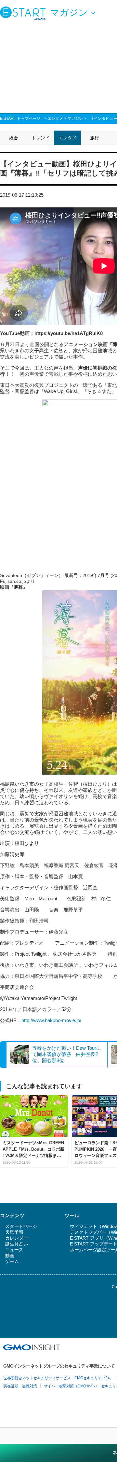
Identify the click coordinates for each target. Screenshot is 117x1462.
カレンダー (16, 1238)
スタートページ (21, 1226)
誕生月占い (16, 1243)
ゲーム (12, 1261)
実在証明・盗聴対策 (20, 1386)
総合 (13, 137)
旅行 (94, 137)
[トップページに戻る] (24, 13)
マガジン (75, 118)
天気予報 (14, 1232)
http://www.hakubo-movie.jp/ (51, 1020)
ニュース (14, 1249)
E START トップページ (20, 118)
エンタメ (55, 118)
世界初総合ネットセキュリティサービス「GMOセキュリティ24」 (58, 1378)
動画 (9, 1255)
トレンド (41, 137)
